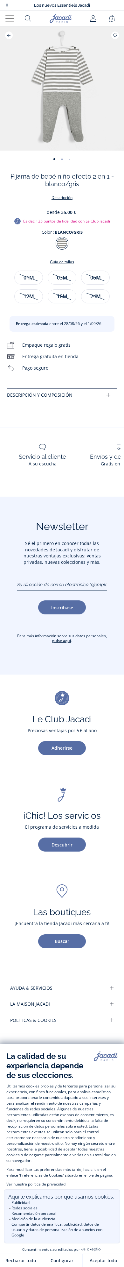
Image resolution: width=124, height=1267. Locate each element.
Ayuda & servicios (31, 988)
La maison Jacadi (30, 1004)
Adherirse (62, 748)
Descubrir (62, 845)
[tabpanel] (62, 395)
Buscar (62, 941)
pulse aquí (61, 640)
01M (29, 277)
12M (29, 296)
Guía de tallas (62, 262)
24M (95, 296)
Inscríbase (62, 608)
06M (95, 277)
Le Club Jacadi (98, 221)
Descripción (62, 197)
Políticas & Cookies (33, 1020)
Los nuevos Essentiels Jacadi (62, 5)
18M (62, 296)
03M (62, 277)
